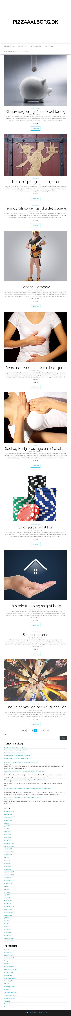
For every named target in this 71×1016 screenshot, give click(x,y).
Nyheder (6, 989)
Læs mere (35, 128)
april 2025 (7, 831)
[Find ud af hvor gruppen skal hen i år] (35, 680)
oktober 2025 (8, 814)
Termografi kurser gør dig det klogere (35, 208)
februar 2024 (8, 866)
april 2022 (7, 926)
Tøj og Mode (25, 51)
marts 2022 (7, 929)
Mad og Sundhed (9, 987)
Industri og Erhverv (11, 51)
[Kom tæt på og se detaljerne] (35, 155)
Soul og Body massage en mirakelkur (35, 448)
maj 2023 (7, 892)
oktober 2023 (8, 878)
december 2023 (9, 872)
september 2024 (9, 852)
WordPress (33, 1012)
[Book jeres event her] (35, 496)
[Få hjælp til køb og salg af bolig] (35, 575)
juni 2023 (7, 889)
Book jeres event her (35, 527)
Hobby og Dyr (35, 178)
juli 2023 (6, 886)
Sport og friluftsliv (9, 998)
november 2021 (9, 941)
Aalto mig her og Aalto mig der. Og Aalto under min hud (21, 762)
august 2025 (8, 820)
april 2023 (7, 895)
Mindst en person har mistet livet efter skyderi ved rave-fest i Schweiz (25, 780)
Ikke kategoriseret (9, 978)
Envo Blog (44, 1012)
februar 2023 (8, 901)
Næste (48, 730)
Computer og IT (23, 46)
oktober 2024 (8, 849)
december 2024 (9, 843)
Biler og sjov (8, 952)
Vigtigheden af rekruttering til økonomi (16, 750)
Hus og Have (49, 46)
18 (43, 730)
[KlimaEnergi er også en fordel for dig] (35, 80)
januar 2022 (7, 935)
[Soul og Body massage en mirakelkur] (35, 417)
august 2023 (8, 883)
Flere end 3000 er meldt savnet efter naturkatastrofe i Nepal (22, 797)
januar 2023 (7, 903)
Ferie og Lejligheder (10, 969)
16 (38, 730)
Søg (5, 734)
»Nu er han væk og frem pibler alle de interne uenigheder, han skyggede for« (27, 788)
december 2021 (9, 938)
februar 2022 (8, 932)
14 (32, 730)
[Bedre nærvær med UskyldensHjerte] (35, 336)
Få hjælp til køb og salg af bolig (35, 606)
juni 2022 (7, 921)
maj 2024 (7, 860)
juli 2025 (6, 823)
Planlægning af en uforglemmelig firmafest (17, 756)
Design (6, 961)
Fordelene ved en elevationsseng (14, 753)
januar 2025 (7, 840)
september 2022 (9, 912)
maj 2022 (7, 924)
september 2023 (9, 880)
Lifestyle (35, 445)
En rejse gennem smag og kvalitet (14, 747)
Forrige (23, 730)
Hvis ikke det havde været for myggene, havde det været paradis (24, 771)
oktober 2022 (8, 909)
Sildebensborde (35, 634)
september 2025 (9, 817)
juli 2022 (6, 918)
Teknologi (7, 1001)
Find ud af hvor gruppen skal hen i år (35, 707)
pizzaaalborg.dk (35, 21)
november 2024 (9, 846)
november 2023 (9, 875)
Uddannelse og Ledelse (11, 1007)
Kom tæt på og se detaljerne (35, 181)
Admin (36, 124)
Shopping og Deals (35, 524)
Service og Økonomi (35, 603)
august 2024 (8, 854)
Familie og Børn (36, 46)
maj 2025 (7, 829)
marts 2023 (7, 898)
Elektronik (7, 964)
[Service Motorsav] (35, 256)
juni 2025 (7, 826)
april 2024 (7, 863)
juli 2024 (6, 857)
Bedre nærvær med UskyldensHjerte (36, 367)
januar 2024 (7, 869)
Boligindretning (9, 46)
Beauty (6, 949)
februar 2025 (8, 837)
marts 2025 (7, 834)
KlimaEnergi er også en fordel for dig (35, 111)
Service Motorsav (35, 287)
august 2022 (8, 915)
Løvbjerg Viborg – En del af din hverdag (16, 758)
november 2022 (9, 906)
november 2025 (9, 811)
